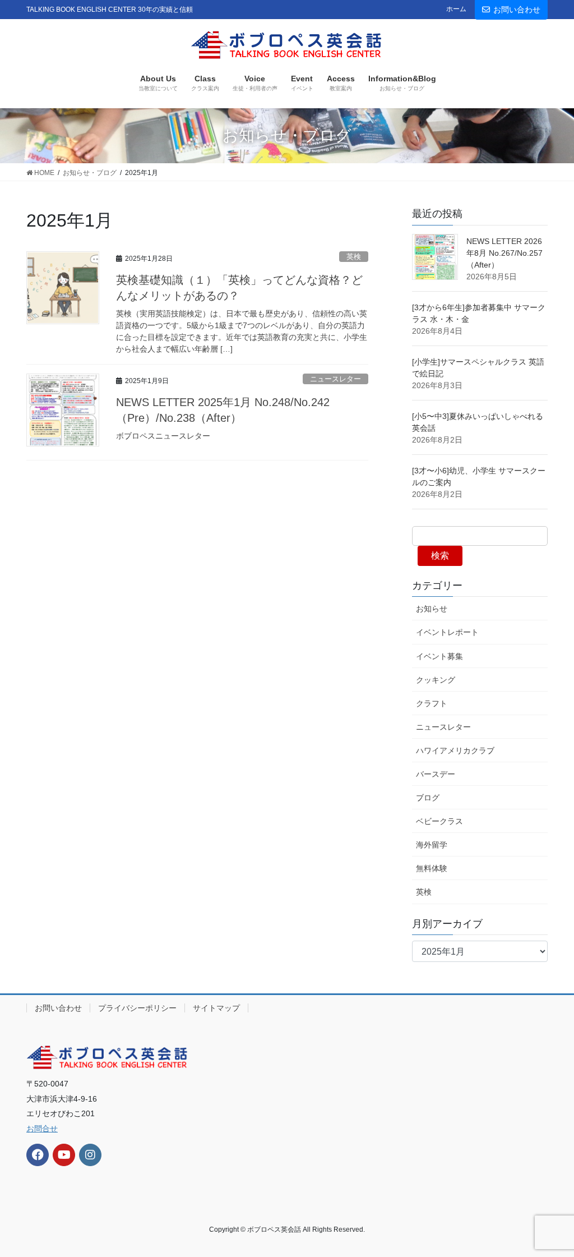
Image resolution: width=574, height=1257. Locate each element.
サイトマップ (216, 1007)
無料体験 (431, 868)
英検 (353, 256)
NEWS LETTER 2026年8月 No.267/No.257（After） (504, 253)
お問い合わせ (516, 9)
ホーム (456, 9)
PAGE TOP (549, 1209)
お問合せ (42, 1128)
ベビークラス (439, 821)
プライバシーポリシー (137, 1007)
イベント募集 (439, 656)
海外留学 (431, 844)
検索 (440, 555)
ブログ (427, 797)
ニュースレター (335, 379)
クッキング (435, 679)
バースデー (435, 774)
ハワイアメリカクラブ (455, 750)
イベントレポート (447, 632)
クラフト (431, 703)
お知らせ (431, 608)
